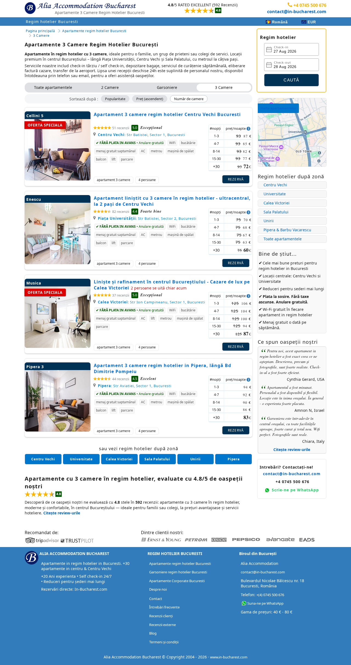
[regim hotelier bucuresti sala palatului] (157, 459)
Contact (155, 598)
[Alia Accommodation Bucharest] (30, 12)
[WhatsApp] (244, 603)
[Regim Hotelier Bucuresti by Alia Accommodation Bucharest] (87, 7)
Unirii (269, 220)
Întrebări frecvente (164, 607)
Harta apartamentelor (278, 108)
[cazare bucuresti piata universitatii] (81, 459)
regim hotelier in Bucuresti (283, 268)
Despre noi (158, 589)
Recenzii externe (162, 624)
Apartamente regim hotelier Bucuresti (180, 563)
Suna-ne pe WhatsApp (265, 603)
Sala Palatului (276, 212)
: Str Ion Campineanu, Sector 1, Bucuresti (151, 302)
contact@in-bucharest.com (296, 12)
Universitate (275, 193)
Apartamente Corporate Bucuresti (177, 580)
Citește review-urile (291, 449)
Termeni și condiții (164, 641)
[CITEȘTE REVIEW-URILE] (197, 8)
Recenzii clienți (161, 615)
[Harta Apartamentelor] (292, 165)
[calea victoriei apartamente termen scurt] (119, 459)
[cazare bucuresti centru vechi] (43, 459)
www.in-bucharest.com (228, 657)
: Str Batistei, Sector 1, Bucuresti (141, 134)
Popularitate (115, 98)
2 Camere (110, 87)
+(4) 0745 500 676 (270, 594)
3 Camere (224, 87)
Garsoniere (167, 87)
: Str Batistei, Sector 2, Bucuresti (147, 218)
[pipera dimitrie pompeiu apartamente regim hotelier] (233, 459)
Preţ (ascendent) (149, 98)
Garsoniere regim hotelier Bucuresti (178, 572)
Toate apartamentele (53, 87)
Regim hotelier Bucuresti (52, 21)
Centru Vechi (275, 184)
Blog (153, 633)
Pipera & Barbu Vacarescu (287, 229)
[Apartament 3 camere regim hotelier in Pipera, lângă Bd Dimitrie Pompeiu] (57, 430)
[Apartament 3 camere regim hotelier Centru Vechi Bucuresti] (57, 179)
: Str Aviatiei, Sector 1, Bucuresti (134, 385)
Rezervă (236, 179)
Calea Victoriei (277, 202)
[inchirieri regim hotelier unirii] (195, 459)
